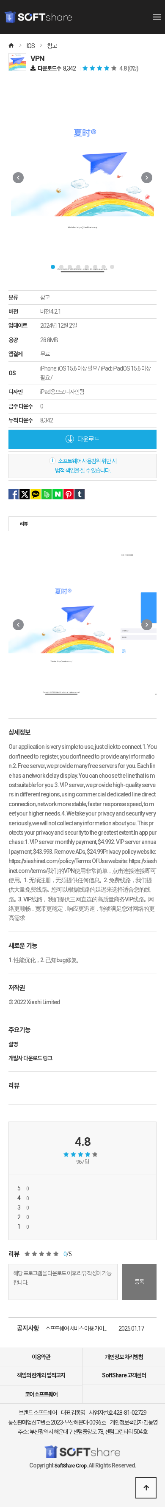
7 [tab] (104, 267)
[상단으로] (146, 1488)
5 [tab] (87, 267)
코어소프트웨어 (41, 1394)
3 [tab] (70, 267)
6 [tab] (95, 267)
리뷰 (24, 524)
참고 (52, 46)
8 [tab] (112, 267)
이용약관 (41, 1357)
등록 (139, 1281)
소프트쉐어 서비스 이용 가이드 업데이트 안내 (81, 1328)
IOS (31, 46)
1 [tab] (53, 267)
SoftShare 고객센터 (124, 1375)
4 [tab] (78, 267)
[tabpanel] (82, 177)
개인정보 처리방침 (124, 1357)
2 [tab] (61, 267)
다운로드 (87, 439)
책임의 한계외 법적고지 (41, 1375)
